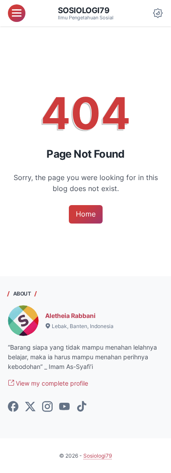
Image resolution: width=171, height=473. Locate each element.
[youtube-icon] (64, 407)
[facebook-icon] (13, 407)
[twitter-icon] (30, 407)
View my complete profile (51, 383)
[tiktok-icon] (81, 407)
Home (86, 213)
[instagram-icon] (47, 407)
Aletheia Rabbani (70, 315)
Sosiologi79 (84, 10)
